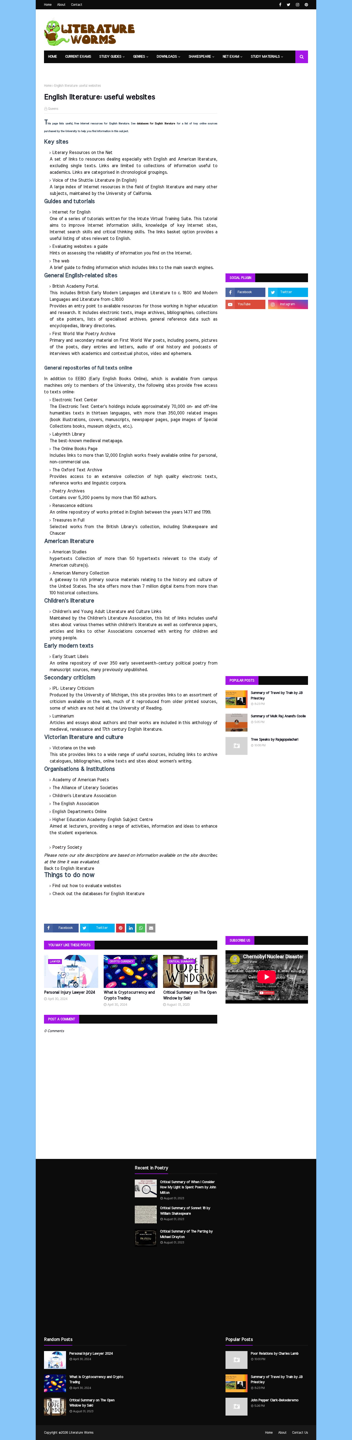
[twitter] (288, 5)
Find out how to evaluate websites (86, 886)
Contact (76, 4)
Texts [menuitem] (53, 69)
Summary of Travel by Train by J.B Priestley (276, 695)
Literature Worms (81, 1432)
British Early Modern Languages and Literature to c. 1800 (134, 293)
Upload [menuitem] (76, 69)
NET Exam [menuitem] (231, 56)
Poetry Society (67, 847)
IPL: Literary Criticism (73, 688)
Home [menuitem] (52, 56)
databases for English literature (156, 123)
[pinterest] (305, 5)
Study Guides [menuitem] (110, 56)
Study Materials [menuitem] (265, 56)
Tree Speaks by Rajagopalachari (274, 739)
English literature (77, 868)
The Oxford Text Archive (77, 470)
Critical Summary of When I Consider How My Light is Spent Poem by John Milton (188, 1187)
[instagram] (298, 5)
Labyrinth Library (68, 434)
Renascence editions (72, 505)
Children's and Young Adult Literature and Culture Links (106, 611)
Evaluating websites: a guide (80, 246)
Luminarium (63, 716)
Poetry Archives (68, 491)
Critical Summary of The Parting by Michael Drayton (186, 1234)
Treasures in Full (68, 520)
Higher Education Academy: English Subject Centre (102, 819)
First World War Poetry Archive (83, 334)
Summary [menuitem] (98, 69)
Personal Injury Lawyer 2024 (69, 992)
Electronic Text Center (74, 400)
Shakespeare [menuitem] (200, 56)
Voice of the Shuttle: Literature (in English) (94, 180)
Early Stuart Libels (70, 656)
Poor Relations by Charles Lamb (274, 1353)
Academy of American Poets (80, 780)
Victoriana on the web (73, 748)
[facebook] (280, 5)
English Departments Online (79, 811)
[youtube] (245, 304)
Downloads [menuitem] (167, 56)
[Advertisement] (267, 182)
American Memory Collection (80, 573)
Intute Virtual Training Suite (164, 219)
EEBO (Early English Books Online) (111, 379)
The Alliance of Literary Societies (85, 788)
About (61, 4)
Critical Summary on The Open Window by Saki (189, 995)
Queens (53, 108)
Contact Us (300, 1432)
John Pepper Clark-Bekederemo (274, 1400)
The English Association (75, 804)
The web (60, 261)
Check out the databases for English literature (98, 894)
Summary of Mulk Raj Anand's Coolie (278, 716)
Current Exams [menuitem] (78, 56)
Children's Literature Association (84, 796)
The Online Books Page (74, 449)
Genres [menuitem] (139, 56)
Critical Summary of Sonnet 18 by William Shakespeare (185, 1210)
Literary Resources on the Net (82, 152)
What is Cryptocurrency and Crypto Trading (129, 995)
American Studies (69, 552)
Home (47, 4)
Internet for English (71, 212)
